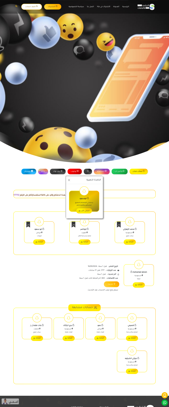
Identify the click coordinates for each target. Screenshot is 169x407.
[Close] (69, 180)
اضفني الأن (85, 211)
